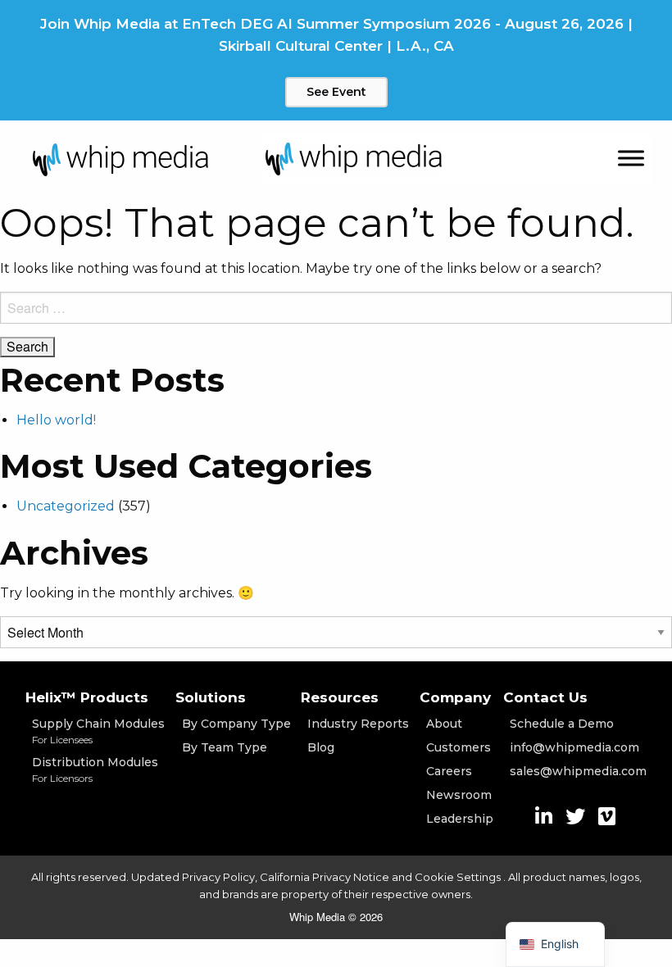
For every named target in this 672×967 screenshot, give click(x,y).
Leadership (459, 818)
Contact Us (545, 697)
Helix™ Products (86, 697)
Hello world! (56, 420)
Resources (340, 697)
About (444, 723)
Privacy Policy (218, 876)
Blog (320, 747)
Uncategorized (65, 506)
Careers (449, 771)
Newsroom (459, 795)
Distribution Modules (95, 769)
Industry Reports (358, 723)
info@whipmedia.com (574, 747)
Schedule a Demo (562, 723)
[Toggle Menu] (631, 158)
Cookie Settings (459, 876)
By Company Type (236, 723)
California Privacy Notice (324, 876)
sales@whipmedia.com (578, 771)
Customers (458, 747)
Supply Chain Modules (98, 731)
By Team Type (224, 747)
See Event (336, 91)
